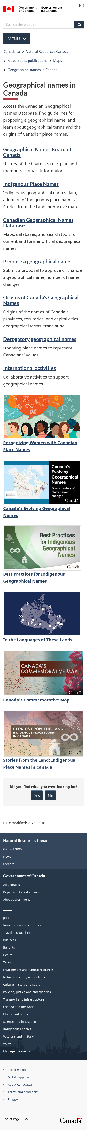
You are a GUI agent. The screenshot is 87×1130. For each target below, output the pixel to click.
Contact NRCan (13, 849)
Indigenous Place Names (31, 184)
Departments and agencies (22, 892)
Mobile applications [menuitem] (22, 1077)
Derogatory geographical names (39, 339)
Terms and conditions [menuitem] (23, 1092)
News (7, 856)
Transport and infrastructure (23, 999)
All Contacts (11, 885)
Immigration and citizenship (23, 925)
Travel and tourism (16, 933)
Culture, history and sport (21, 984)
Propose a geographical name (36, 261)
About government (16, 900)
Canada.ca (12, 51)
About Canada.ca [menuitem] (20, 1085)
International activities (29, 368)
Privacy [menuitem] (13, 1099)
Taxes (7, 962)
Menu (14, 39)
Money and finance (16, 1014)
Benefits (9, 947)
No (50, 795)
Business (9, 940)
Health (7, 955)
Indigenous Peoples (17, 1029)
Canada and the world (19, 1007)
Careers (8, 864)
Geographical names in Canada (32, 69)
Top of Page (11, 1119)
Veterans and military (18, 1036)
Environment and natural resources (28, 970)
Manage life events (16, 1051)
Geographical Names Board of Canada (37, 152)
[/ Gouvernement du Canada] (32, 8)
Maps (57, 60)
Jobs (6, 918)
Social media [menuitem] (17, 1070)
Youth (7, 1044)
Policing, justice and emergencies (27, 992)
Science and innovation (19, 1022)
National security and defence (24, 977)
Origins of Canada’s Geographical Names (41, 300)
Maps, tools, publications (28, 60)
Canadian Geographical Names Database (38, 222)
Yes (37, 795)
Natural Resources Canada (47, 51)
